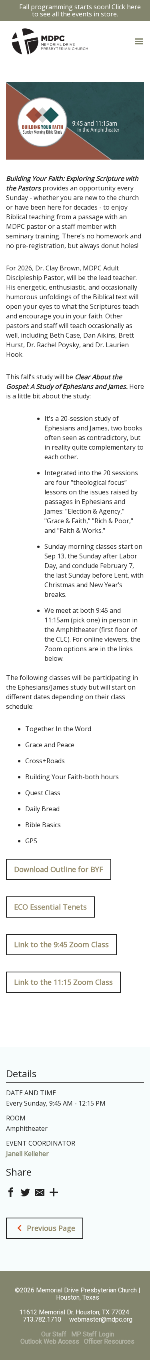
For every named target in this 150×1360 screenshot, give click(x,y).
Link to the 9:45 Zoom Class (61, 944)
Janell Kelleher (27, 1153)
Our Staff (53, 1334)
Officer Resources (109, 1341)
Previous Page (50, 1228)
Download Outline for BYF (58, 869)
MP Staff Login (92, 1334)
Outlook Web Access (49, 1341)
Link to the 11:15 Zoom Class (63, 982)
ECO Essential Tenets (50, 907)
